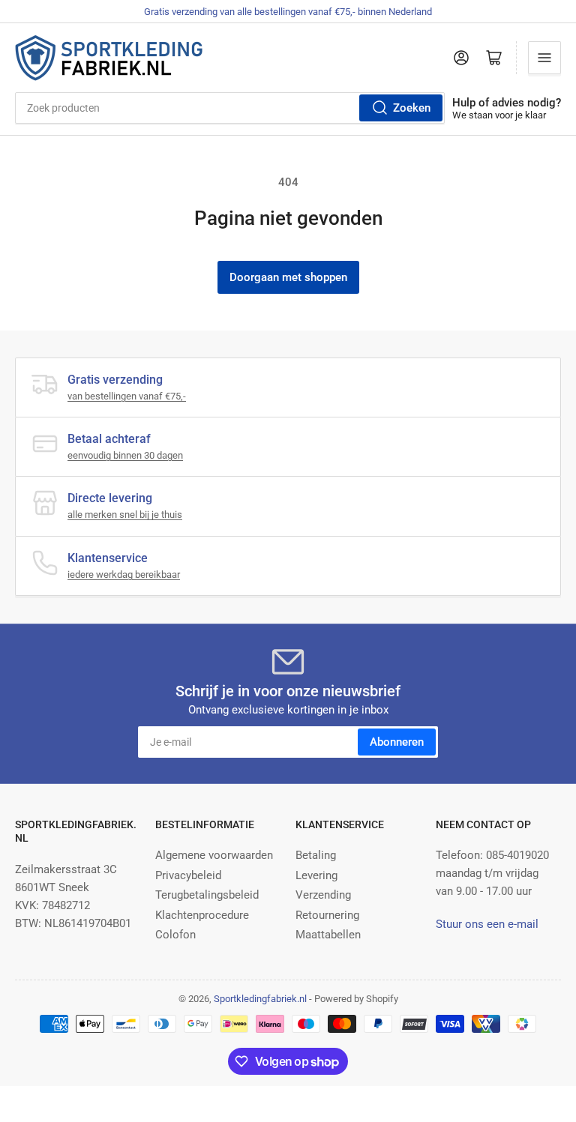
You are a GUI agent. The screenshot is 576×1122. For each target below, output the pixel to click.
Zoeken (411, 108)
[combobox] (230, 108)
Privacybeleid (188, 875)
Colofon (175, 934)
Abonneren (397, 742)
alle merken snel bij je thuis (125, 514)
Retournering (327, 915)
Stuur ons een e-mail (487, 924)
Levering (317, 875)
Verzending (323, 895)
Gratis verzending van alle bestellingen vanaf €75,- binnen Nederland (288, 11)
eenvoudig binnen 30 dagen (125, 455)
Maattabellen (328, 934)
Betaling (316, 855)
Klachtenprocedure (202, 915)
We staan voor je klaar (499, 115)
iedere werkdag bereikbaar (124, 574)
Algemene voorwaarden (214, 855)
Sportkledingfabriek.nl (260, 998)
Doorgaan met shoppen (288, 277)
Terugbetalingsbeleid (207, 895)
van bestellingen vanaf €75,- (127, 396)
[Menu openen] (544, 57)
